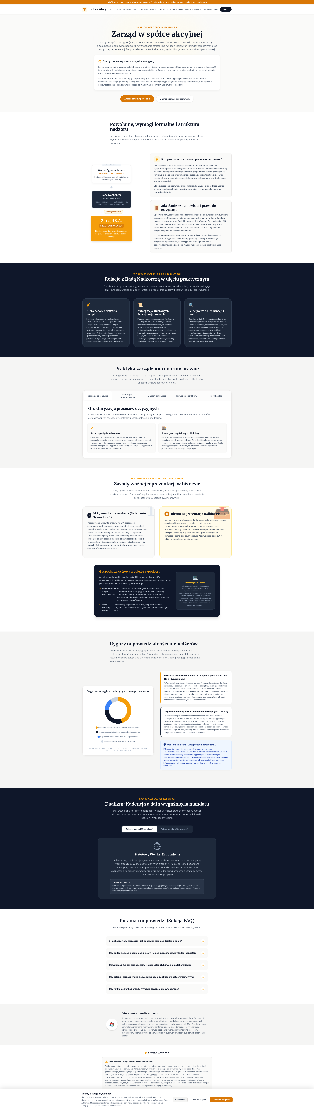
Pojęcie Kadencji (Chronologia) (139, 829)
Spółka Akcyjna (97, 9)
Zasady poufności (157, 396)
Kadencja (208, 9)
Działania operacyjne (98, 396)
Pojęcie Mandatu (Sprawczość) (174, 829)
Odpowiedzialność (193, 9)
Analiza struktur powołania (137, 99)
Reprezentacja (176, 9)
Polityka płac (216, 396)
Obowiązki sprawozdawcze (127, 396)
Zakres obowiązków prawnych (175, 99)
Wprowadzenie (129, 9)
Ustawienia (180, 1099)
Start (119, 9)
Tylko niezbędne (199, 1099)
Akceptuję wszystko (221, 1099)
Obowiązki (163, 9)
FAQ (216, 9)
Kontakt (225, 9)
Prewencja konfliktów (186, 396)
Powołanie (143, 9)
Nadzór (153, 9)
